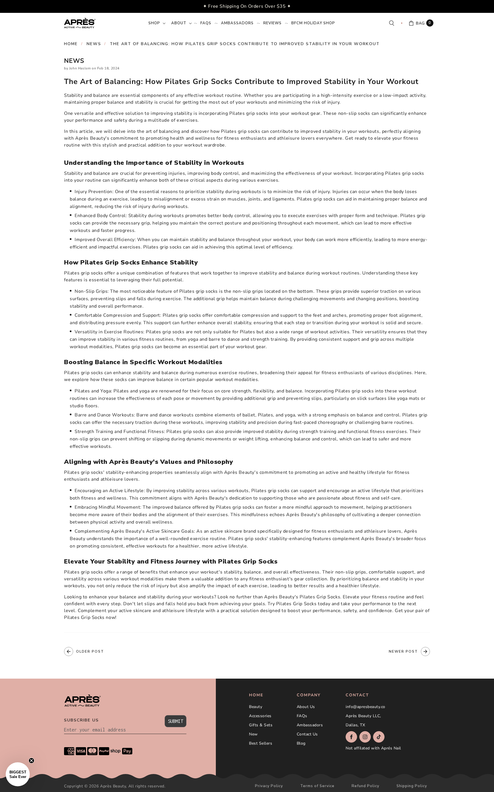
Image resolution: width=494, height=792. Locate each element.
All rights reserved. (147, 786)
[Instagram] (365, 737)
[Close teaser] (31, 760)
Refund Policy (365, 786)
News (94, 44)
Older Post (90, 651)
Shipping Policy (412, 786)
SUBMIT (175, 721)
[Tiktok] (379, 737)
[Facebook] (351, 737)
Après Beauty (113, 786)
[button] (156, 23)
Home (71, 44)
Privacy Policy (269, 786)
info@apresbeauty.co (365, 706)
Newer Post (403, 651)
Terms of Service (317, 786)
